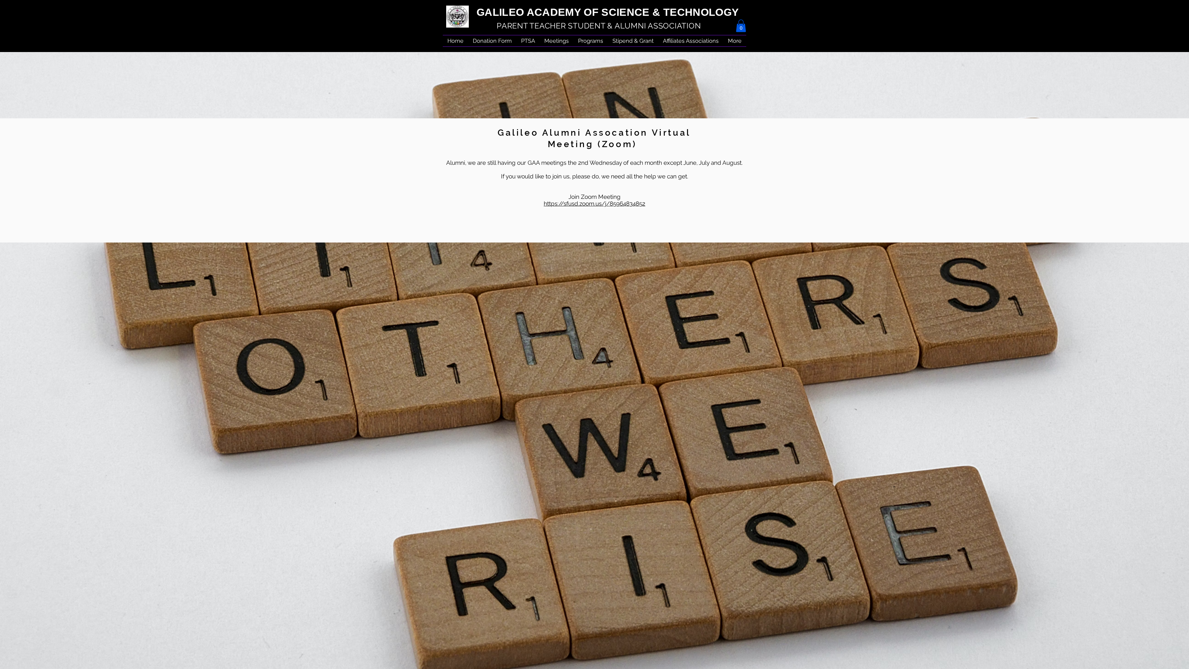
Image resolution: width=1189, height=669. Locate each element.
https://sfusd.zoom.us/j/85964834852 (594, 203)
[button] (690, 40)
